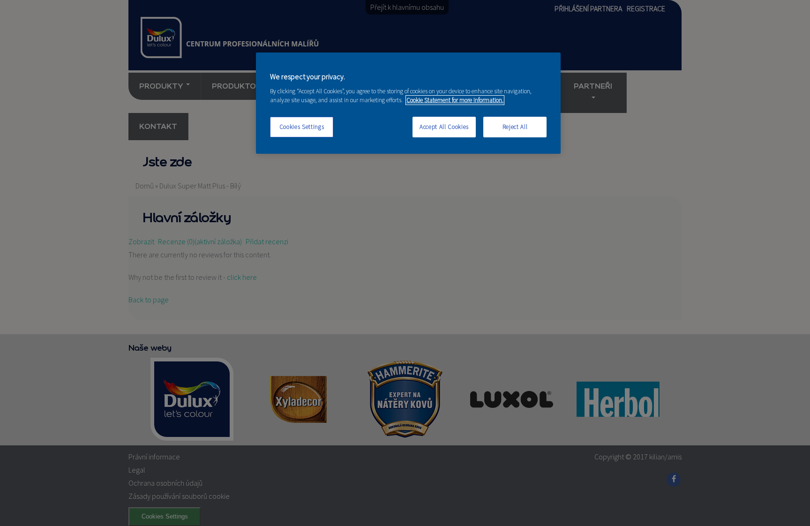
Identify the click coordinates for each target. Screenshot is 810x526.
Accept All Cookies (444, 127)
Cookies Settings (301, 127)
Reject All (515, 127)
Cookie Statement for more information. (454, 100)
